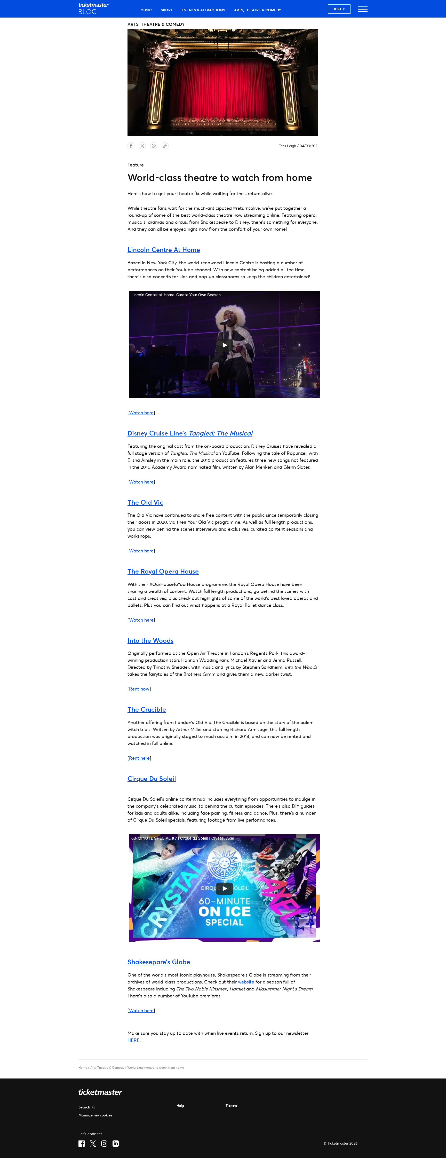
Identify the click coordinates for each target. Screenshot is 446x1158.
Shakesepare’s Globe (159, 961)
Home (82, 1067)
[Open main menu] (363, 11)
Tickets (339, 8)
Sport (167, 9)
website (246, 982)
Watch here (141, 412)
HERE (134, 1040)
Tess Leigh (287, 145)
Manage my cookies (95, 1115)
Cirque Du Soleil (152, 778)
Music (146, 9)
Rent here (139, 758)
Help (181, 1105)
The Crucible (147, 709)
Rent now (139, 689)
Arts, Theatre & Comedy (257, 9)
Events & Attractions (203, 9)
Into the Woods (150, 640)
